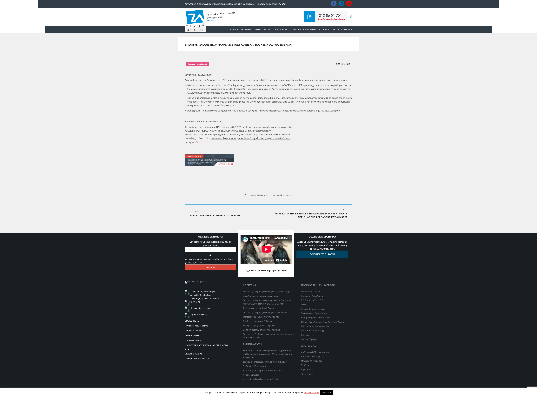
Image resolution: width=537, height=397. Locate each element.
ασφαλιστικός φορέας (258, 195)
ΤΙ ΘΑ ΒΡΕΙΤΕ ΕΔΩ (193, 340)
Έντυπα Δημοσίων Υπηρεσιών (315, 326)
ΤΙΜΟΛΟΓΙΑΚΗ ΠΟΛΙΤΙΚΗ (197, 358)
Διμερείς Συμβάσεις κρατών (314, 308)
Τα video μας (307, 373)
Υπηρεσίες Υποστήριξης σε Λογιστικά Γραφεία (264, 370)
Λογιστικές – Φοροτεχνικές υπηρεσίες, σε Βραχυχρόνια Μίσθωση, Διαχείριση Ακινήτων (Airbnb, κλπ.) (268, 302)
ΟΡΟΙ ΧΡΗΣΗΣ (192, 320)
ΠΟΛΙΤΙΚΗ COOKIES (194, 330)
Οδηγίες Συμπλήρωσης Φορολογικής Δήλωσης (322, 321)
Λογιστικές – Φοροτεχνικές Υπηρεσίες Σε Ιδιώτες (265, 312)
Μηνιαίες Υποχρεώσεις (311, 360)
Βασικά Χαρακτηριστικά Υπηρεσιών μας (261, 329)
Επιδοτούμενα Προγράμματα (314, 313)
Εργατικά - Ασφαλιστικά (197, 64)
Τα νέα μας (306, 365)
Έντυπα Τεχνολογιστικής (312, 330)
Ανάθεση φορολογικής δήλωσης (257, 321)
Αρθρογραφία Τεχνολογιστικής (315, 352)
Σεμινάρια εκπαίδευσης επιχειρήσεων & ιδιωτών (265, 361)
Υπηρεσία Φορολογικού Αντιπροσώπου (261, 316)
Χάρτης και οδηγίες (198, 314)
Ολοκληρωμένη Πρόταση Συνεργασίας (261, 295)
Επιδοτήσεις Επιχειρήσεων (255, 366)
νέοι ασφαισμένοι (278, 195)
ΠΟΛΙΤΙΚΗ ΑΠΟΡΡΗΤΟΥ (196, 325)
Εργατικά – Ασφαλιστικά (312, 295)
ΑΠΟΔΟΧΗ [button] (326, 392)
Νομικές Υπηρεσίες (252, 374)
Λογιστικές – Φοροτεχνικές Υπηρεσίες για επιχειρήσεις (267, 291)
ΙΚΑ (269, 195)
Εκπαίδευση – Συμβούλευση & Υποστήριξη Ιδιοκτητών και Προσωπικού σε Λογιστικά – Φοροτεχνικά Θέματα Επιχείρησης (267, 354)
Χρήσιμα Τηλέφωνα (310, 339)
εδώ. (197, 142)
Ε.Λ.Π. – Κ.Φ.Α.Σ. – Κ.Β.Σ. (312, 300)
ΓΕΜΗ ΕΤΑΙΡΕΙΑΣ (193, 335)
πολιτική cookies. (311, 392)
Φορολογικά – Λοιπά (310, 291)
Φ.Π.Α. (304, 304)
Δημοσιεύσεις (307, 369)
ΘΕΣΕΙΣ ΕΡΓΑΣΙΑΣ (193, 353)
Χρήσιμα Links (307, 334)
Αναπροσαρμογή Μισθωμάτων (315, 317)
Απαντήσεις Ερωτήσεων (312, 356)
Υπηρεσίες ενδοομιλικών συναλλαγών (260, 379)
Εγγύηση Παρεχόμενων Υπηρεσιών (259, 325)
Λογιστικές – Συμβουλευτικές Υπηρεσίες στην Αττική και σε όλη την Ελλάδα (268, 336)
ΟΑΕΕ (288, 195)
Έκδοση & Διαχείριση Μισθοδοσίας (258, 308)
